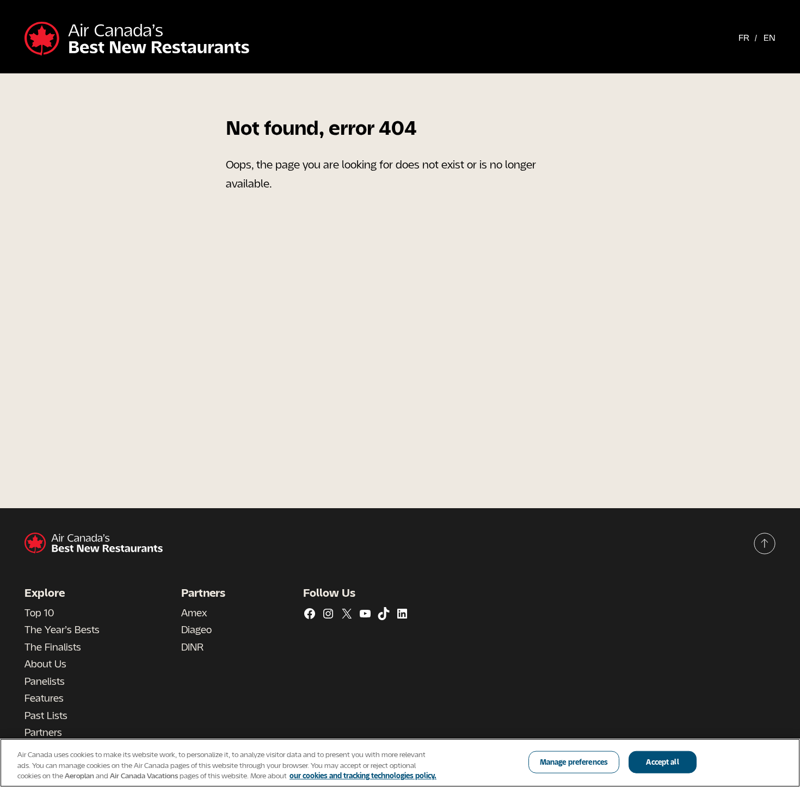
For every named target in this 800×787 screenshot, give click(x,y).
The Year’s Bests (62, 629)
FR (744, 37)
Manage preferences (574, 761)
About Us (45, 663)
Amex (194, 612)
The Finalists (52, 646)
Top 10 (39, 612)
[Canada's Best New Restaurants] (136, 39)
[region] (400, 763)
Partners (43, 732)
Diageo (196, 629)
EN (770, 37)
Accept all (662, 761)
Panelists (44, 681)
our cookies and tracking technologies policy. (363, 775)
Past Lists (45, 715)
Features (44, 697)
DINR (192, 646)
